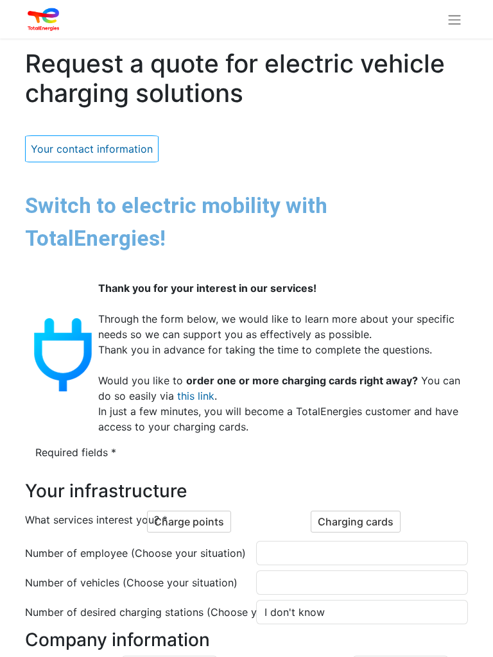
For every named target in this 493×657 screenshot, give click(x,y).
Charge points (189, 521)
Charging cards (356, 521)
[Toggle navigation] (454, 19)
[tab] (92, 148)
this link (195, 395)
